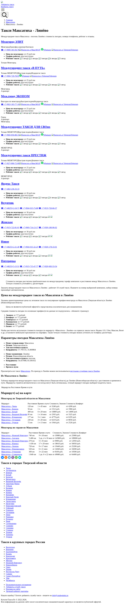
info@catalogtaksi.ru (60, 595)
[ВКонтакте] (2, 457)
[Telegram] (9, 457)
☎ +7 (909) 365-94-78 (10, 50)
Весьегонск (11, 479)
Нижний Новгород (14, 563)
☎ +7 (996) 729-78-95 (10, 76)
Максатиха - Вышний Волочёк (14, 414)
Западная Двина (12, 484)
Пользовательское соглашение (18, 585)
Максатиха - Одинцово (11, 452)
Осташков (10, 512)
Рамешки (10, 517)
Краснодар (10, 556)
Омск (8, 567)
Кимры (9, 492)
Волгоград (10, 547)
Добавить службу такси (16, 587)
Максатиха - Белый (9, 412)
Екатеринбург (12, 552)
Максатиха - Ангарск (10, 438)
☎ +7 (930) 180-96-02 (48, 227)
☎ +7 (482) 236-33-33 (10, 189)
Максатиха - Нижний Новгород (14, 435)
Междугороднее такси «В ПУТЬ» (23, 67)
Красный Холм (12, 497)
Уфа (7, 578)
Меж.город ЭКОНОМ (15, 96)
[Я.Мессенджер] (19, 457)
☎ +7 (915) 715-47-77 (29, 266)
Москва (9, 560)
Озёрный (10, 508)
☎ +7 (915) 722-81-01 (10, 227)
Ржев (8, 521)
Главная (9, 20)
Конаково (10, 495)
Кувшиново (11, 499)
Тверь (8, 468)
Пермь (8, 569)
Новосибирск (11, 565)
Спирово (9, 528)
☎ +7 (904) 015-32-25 (29, 247)
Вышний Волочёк (13, 481)
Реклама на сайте (13, 589)
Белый (8, 475)
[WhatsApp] (16, 457)
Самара (9, 574)
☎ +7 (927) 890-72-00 (10, 163)
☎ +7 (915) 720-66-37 (48, 208)
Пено (8, 515)
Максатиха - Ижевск (10, 444)
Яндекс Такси (10, 183)
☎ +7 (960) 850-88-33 (10, 135)
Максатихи (25, 371)
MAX (38, 50)
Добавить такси (7, 4)
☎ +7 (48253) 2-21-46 (10, 247)
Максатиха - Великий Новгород (14, 441)
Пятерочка (8, 261)
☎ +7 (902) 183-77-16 (10, 104)
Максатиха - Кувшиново (11, 417)
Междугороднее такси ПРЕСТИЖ (23, 155)
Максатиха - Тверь (9, 406)
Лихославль (11, 501)
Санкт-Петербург (13, 576)
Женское (7, 222)
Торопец (9, 535)
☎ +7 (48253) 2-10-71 (10, 208)
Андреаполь (11, 470)
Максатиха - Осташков (10, 420)
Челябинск (10, 580)
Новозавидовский (13, 506)
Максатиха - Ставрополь (11, 454)
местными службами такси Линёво (85, 371)
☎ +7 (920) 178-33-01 (48, 247)
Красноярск (11, 558)
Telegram (74, 50)
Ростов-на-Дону (12, 572)
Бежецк (9, 473)
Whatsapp (47, 50)
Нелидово (10, 504)
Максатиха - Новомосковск (12, 449)
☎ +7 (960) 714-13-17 (29, 227)
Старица (9, 530)
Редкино (9, 519)
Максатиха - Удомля (9, 422)
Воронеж (10, 549)
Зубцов (9, 486)
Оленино (10, 510)
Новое (5, 241)
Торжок (9, 532)
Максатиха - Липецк (10, 446)
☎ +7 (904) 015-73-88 (29, 208)
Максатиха (10, 22)
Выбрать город (7, 7)
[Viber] (12, 457)
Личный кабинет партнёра (17, 591)
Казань (9, 554)
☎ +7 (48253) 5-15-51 (10, 266)
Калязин (9, 488)
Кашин (9, 490)
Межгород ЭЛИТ (12, 41)
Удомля (9, 537)
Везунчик (7, 202)
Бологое (9, 477)
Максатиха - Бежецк (9, 409)
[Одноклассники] (5, 457)
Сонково (9, 526)
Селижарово (11, 523)
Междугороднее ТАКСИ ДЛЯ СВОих (25, 126)
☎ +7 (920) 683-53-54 (48, 266)
